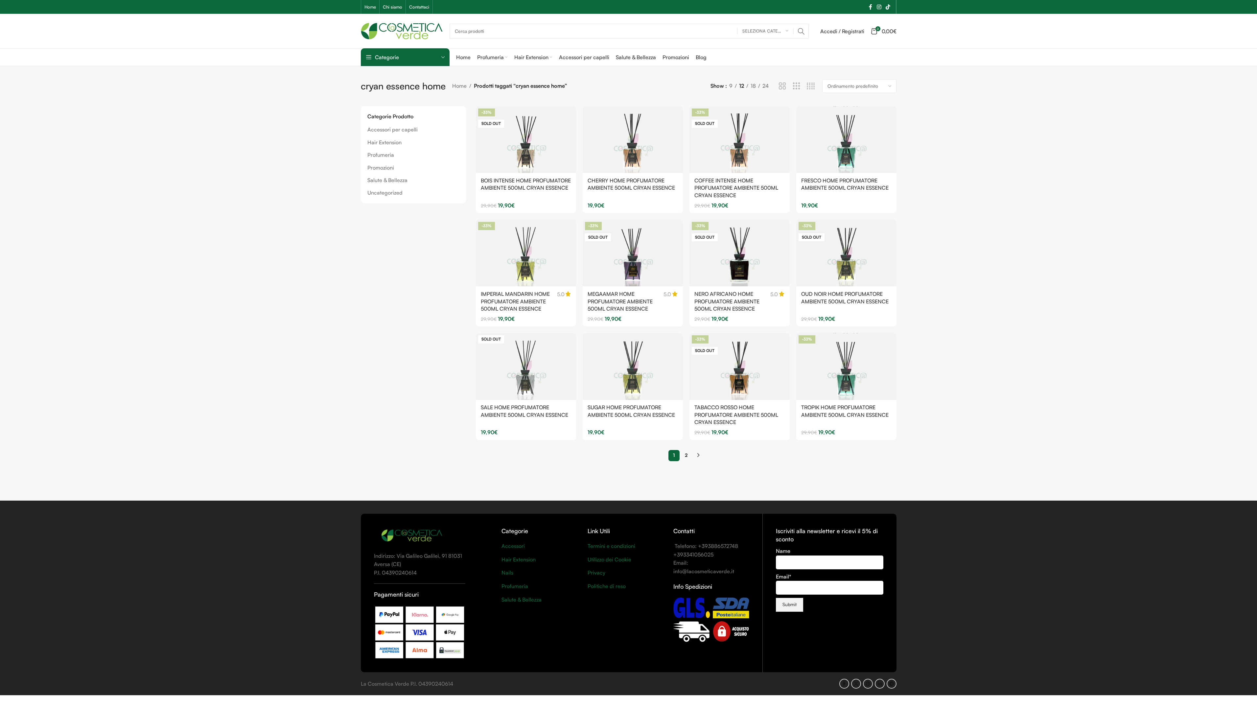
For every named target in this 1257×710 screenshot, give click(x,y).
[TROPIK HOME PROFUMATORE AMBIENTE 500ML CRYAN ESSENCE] (846, 366)
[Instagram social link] (878, 7)
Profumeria (380, 155)
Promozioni (380, 167)
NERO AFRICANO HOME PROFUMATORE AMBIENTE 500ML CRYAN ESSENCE (726, 301)
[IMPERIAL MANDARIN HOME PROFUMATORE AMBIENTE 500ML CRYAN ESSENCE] (526, 253)
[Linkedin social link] (880, 684)
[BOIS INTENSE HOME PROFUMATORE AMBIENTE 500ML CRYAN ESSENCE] (526, 139)
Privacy (596, 572)
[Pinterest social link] (868, 684)
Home (459, 86)
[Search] (801, 31)
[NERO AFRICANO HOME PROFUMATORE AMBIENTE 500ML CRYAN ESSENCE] (739, 253)
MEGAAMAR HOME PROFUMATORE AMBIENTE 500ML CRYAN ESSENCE (620, 301)
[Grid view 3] (796, 86)
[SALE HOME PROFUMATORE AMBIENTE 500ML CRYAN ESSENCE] (526, 366)
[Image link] (412, 535)
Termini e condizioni (611, 546)
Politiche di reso (607, 586)
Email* (783, 576)
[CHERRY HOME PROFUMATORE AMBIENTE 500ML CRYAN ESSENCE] (633, 139)
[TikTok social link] (887, 7)
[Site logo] (402, 30)
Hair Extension (384, 142)
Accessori (513, 546)
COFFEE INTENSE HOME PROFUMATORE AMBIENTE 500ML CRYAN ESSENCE (736, 188)
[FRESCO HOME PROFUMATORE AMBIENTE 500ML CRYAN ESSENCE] (846, 139)
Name (783, 551)
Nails (507, 572)
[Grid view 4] (811, 86)
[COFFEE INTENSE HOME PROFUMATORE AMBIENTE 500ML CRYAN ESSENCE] (739, 139)
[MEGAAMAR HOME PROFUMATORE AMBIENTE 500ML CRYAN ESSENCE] (633, 253)
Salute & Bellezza (387, 180)
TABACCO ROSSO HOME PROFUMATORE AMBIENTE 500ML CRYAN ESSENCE (736, 414)
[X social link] (856, 684)
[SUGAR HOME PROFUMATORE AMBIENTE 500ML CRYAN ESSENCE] (633, 366)
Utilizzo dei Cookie (609, 559)
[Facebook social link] (870, 7)
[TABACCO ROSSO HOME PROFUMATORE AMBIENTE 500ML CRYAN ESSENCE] (739, 366)
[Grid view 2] (782, 86)
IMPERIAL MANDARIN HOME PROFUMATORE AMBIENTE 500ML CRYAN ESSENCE (515, 301)
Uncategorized (385, 192)
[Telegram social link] (891, 684)
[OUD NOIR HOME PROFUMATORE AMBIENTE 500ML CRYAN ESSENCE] (846, 253)
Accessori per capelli (392, 129)
